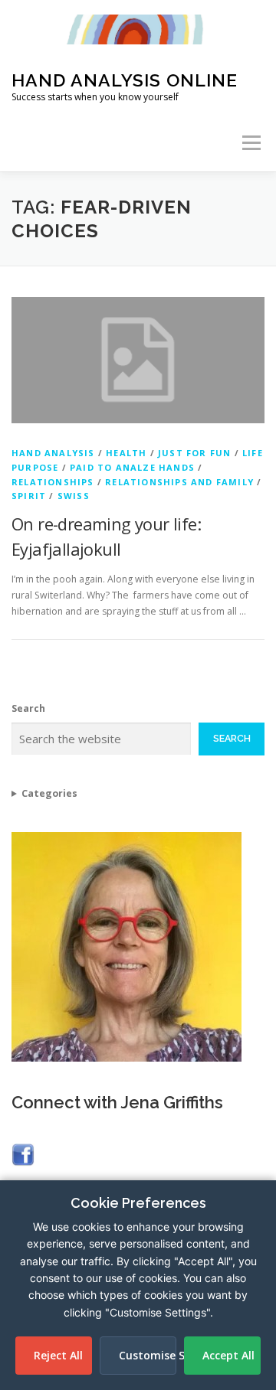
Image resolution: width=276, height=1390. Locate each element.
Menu (250, 142)
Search (28, 708)
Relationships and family (179, 482)
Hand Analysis (53, 452)
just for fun (194, 452)
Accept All (228, 1355)
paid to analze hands (132, 467)
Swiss (74, 495)
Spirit (29, 495)
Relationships (53, 482)
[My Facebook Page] (23, 1153)
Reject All (58, 1355)
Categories (49, 793)
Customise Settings (147, 1355)
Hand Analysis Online (125, 80)
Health (126, 452)
